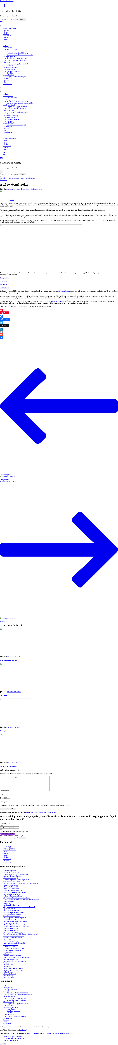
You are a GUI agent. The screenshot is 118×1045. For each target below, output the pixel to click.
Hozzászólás (4, 791)
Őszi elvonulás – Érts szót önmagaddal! (20, 55)
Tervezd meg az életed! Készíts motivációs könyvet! (20, 934)
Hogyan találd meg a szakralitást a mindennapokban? (21, 883)
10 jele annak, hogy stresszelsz (13, 948)
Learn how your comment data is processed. (41, 812)
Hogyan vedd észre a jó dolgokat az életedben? (19, 907)
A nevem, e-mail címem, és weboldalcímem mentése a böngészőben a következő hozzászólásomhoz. (36, 805)
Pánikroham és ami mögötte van (14, 892)
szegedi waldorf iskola (59, 301)
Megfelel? (6, 967)
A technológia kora (9, 871)
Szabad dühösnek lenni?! (11, 889)
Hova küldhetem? (6, 823)
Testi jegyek (7, 963)
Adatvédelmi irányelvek (62, 1033)
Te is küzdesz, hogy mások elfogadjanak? (17, 957)
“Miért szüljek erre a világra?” (13, 896)
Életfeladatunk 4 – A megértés (13, 912)
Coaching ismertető (13, 71)
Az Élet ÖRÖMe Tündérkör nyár (17, 53)
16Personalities (63, 291)
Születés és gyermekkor (9, 766)
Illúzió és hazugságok (10, 878)
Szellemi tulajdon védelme (12, 1037)
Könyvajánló (7, 903)
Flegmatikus (4, 288)
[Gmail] (59, 334)
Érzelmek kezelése (9, 848)
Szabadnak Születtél (11, 10)
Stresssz (6, 30)
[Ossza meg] (59, 337)
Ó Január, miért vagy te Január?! (13, 936)
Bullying (6, 954)
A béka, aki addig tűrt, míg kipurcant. (15, 874)
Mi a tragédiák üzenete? (11, 910)
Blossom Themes (32, 1033)
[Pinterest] (59, 310)
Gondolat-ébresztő (9, 28)
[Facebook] (59, 316)
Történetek (10, 66)
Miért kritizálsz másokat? (11, 894)
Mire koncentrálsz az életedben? (14, 968)
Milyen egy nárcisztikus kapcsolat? (15, 918)
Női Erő (6, 34)
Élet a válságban (8, 901)
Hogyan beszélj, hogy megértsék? (14, 932)
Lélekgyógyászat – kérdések (16, 60)
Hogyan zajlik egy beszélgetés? (17, 64)
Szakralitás (7, 862)
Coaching (10, 73)
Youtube (6, 80)
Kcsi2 (12, 200)
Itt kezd (5, 46)
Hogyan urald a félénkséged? (16, 77)
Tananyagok (7, 78)
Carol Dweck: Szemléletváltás (13, 970)
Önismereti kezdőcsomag (12, 914)
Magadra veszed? (9, 965)
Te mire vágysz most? (10, 885)
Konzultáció (11, 69)
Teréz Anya (7, 939)
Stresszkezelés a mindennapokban (15, 961)
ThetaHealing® (8, 62)
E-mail (2, 798)
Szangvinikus (4, 278)
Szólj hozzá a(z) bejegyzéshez (33, 189)
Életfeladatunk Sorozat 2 (11, 929)
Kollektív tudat (8, 972)
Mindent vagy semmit (10, 959)
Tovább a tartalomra (6, 1)
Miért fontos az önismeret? (12, 956)
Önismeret (7, 36)
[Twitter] (59, 322)
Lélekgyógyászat (9, 57)
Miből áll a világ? (8, 977)
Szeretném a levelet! (7, 834)
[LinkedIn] (59, 329)
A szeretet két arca (9, 919)
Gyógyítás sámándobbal (11, 881)
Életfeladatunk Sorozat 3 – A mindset (16, 927)
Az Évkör (6, 51)
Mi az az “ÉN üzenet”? (10, 887)
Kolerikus (3, 281)
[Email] (59, 332)
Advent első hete (9, 947)
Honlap (2, 802)
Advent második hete (10, 945)
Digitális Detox (8, 846)
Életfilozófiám (12, 49)
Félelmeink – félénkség (11, 905)
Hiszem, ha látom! (9, 974)
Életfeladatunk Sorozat (8, 660)
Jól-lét (5, 32)
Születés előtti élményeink (12, 876)
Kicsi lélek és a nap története (13, 891)
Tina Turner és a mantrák (11, 916)
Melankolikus (4, 284)
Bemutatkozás (8, 48)
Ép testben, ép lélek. (10, 909)
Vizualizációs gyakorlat (11, 872)
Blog (5, 82)
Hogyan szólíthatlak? (7, 827)
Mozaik (5, 39)
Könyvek (6, 37)
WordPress (50, 1033)
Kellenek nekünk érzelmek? (12, 938)
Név (2, 794)
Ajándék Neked (8, 75)
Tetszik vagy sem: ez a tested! (13, 950)
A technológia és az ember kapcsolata (16, 880)
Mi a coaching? (8, 976)
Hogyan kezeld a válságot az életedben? (16, 898)
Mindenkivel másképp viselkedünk (15, 921)
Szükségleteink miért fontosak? (14, 943)
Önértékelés (7, 952)
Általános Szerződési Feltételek (14, 1038)
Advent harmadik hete (11, 941)
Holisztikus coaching (10, 68)
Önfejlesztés (7, 84)
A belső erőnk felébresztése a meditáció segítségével (21, 900)
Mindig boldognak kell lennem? (14, 925)
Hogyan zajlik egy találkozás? (17, 58)
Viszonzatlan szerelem (11, 923)
